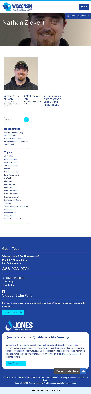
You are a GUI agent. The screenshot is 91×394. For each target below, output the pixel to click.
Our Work (7, 178)
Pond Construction (11, 191)
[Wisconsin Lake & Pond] (17, 6)
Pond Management (11, 197)
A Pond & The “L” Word (12, 97)
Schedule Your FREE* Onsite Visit (45, 390)
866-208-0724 (16, 268)
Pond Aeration (9, 184)
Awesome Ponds (9, 102)
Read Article (13, 363)
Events (7, 169)
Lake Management (11, 175)
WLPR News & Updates (13, 219)
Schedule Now (11, 312)
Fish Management (11, 172)
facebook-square (3, 291)
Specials (7, 203)
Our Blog (9, 281)
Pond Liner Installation (12, 194)
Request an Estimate (15, 278)
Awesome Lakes (10, 159)
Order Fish (10, 285)
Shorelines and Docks (51, 108)
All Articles (27, 102)
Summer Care (9, 209)
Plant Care (8, 181)
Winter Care (8, 216)
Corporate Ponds (10, 165)
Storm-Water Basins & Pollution (16, 206)
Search (26, 119)
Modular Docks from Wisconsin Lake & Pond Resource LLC (52, 100)
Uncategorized (10, 213)
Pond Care (8, 187)
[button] (83, 371)
